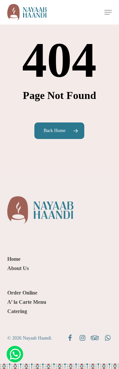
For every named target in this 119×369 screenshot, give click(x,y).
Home (13, 259)
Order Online (22, 293)
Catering (17, 311)
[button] (108, 12)
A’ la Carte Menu (26, 302)
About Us (18, 268)
